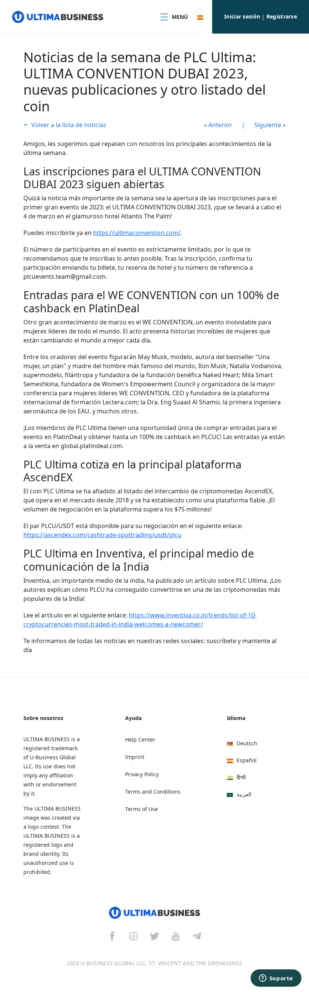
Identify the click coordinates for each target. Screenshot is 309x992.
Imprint (134, 756)
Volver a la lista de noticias (68, 125)
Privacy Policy (142, 774)
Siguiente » (270, 125)
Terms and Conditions (153, 791)
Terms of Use (141, 808)
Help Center (140, 739)
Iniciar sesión (242, 16)
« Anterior (218, 125)
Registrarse (281, 16)
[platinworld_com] (196, 936)
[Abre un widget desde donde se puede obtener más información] (275, 978)
